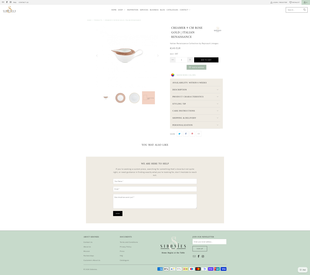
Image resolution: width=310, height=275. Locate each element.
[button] (121, 10)
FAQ (14, 2)
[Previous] (97, 56)
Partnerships (89, 256)
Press (122, 251)
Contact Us (24, 2)
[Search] (305, 10)
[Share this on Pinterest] (192, 134)
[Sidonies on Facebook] (7, 2)
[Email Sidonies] (3, 2)
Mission (87, 251)
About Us (87, 247)
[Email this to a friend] (198, 134)
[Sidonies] (9, 10)
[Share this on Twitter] (179, 134)
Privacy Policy (125, 247)
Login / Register (280, 2)
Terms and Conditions (129, 242)
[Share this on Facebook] (185, 134)
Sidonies (93, 269)
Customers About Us (92, 260)
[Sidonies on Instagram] (10, 2)
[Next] (158, 56)
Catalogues (124, 260)
